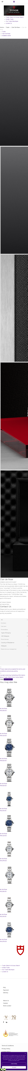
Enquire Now (5, 604)
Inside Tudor (10, 19)
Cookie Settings (14, 1063)
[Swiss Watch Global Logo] (14, 1)
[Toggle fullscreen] (2, 1067)
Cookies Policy (6, 1051)
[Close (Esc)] (4, 1067)
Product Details (6, 602)
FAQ (4, 987)
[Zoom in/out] (0, 1067)
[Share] (3, 1067)
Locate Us (9, 23)
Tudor (7, 27)
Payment (6, 990)
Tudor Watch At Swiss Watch (15, 17)
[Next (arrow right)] (4, 1069)
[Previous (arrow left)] (1, 1069)
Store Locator (7, 1006)
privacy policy (13, 671)
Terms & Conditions (8, 1045)
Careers (5, 1003)
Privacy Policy (6, 1048)
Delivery (5, 992)
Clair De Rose (15, 27)
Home (2, 27)
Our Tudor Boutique (12, 21)
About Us (6, 1000)
